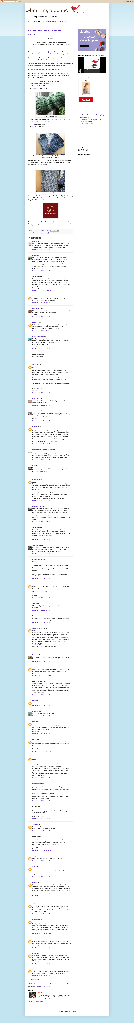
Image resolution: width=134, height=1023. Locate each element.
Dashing (34, 88)
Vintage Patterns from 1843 (36, 69)
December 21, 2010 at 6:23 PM (41, 801)
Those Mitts (35, 122)
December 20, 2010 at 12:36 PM (41, 675)
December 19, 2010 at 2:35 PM (41, 553)
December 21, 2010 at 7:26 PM (41, 818)
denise (34, 882)
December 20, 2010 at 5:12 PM (41, 716)
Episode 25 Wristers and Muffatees (44, 30)
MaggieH (35, 426)
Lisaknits (35, 711)
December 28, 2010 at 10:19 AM (41, 933)
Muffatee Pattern (33, 65)
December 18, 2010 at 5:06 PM (41, 392)
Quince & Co (51, 21)
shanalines (35, 398)
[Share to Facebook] (56, 231)
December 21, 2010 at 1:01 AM (41, 733)
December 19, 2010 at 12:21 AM (41, 474)
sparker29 (35, 364)
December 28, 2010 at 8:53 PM (41, 947)
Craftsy (80, 106)
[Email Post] (47, 230)
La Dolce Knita (36, 506)
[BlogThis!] (53, 231)
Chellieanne (36, 545)
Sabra (34, 296)
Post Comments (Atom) (43, 986)
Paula (40, 992)
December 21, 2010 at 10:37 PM (41, 850)
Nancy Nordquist (37, 336)
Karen (34, 465)
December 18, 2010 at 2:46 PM (41, 348)
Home (51, 983)
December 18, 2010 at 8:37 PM (41, 444)
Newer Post (32, 983)
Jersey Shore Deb (37, 628)
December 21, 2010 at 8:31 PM (41, 831)
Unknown (35, 322)
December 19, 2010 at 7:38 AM (41, 500)
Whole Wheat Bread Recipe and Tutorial (91, 119)
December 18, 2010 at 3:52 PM (41, 359)
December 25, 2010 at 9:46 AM (41, 914)
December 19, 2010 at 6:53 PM (41, 610)
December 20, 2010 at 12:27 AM (41, 649)
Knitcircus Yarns (62, 21)
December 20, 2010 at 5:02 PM (41, 695)
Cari (33, 700)
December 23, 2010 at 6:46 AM (41, 876)
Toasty (34, 126)
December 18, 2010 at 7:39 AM (41, 302)
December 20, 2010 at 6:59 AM (41, 661)
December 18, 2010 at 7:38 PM (41, 421)
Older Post (69, 983)
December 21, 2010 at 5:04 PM (41, 778)
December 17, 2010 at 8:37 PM (41, 271)
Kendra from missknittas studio (42, 449)
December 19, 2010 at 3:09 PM (41, 578)
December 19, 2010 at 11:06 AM (41, 521)
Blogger (75, 1011)
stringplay (35, 919)
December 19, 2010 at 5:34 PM (41, 597)
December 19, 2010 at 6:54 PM (41, 622)
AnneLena (35, 584)
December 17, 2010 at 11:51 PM (41, 290)
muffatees (44, 233)
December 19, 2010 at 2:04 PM (41, 539)
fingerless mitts (37, 233)
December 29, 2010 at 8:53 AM (41, 963)
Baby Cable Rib (84, 117)
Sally (33, 241)
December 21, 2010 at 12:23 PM (41, 751)
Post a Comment (35, 979)
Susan (34, 866)
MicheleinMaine (37, 559)
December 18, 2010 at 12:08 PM (41, 331)
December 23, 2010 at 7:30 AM (41, 898)
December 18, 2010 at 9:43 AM (41, 316)
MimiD (34, 953)
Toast (33, 124)
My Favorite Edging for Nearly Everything (92, 115)
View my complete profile (35, 1001)
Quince (50, 233)
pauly (34, 255)
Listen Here (31, 34)
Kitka (64, 196)
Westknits (49, 60)
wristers (61, 233)
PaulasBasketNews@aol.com (50, 222)
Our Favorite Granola (86, 121)
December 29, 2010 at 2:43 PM (41, 975)
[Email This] (51, 231)
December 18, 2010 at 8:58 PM (41, 460)
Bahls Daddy (36, 308)
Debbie (34, 654)
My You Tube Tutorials (86, 123)
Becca (34, 739)
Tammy (34, 824)
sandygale (35, 410)
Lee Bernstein (36, 783)
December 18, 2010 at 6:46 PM (41, 405)
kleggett (34, 856)
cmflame (35, 903)
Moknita (34, 939)
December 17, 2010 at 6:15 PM (41, 249)
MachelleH (35, 479)
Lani (33, 721)
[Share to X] (54, 231)
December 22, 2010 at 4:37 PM (41, 861)
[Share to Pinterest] (58, 231)
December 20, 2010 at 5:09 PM (41, 705)
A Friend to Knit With (64, 119)
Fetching (34, 86)
